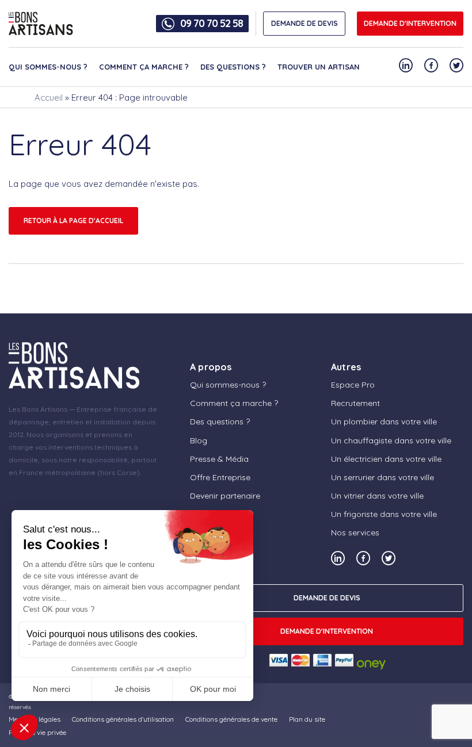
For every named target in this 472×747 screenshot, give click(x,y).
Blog (198, 440)
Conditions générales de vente (231, 719)
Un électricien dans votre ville (386, 459)
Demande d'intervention (410, 23)
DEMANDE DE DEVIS (304, 23)
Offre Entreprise (220, 477)
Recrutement (355, 403)
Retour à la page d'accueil (73, 220)
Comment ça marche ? (144, 66)
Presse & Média (219, 459)
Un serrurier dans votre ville (382, 477)
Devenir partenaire (225, 496)
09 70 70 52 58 (211, 23)
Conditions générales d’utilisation (123, 719)
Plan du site (307, 719)
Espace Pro (353, 385)
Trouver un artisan (318, 66)
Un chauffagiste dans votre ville (391, 440)
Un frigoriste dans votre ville (384, 514)
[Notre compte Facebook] (431, 65)
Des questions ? (233, 66)
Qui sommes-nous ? (48, 66)
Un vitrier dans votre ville (377, 496)
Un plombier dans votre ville (384, 421)
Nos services (355, 532)
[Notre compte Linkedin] (406, 65)
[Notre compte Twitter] (456, 65)
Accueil (49, 97)
